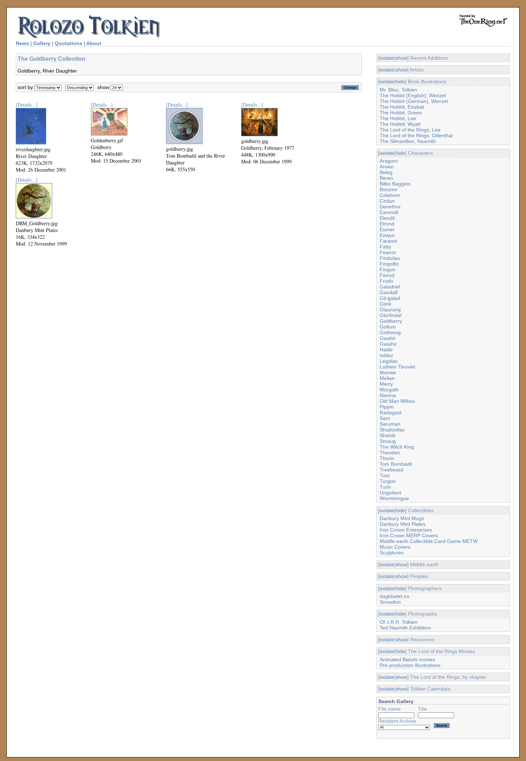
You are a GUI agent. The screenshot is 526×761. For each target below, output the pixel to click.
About (93, 43)
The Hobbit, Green (401, 112)
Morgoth (389, 389)
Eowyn (387, 235)
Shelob (387, 435)
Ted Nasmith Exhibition (405, 628)
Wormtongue (394, 498)
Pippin (387, 407)
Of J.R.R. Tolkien (399, 622)
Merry (386, 384)
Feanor (388, 252)
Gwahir (388, 338)
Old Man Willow (397, 401)
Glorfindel (390, 315)
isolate (386, 58)
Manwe (388, 372)
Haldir (386, 349)
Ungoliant (390, 492)
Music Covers (395, 547)
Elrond (387, 224)
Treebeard (391, 470)
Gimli (385, 304)
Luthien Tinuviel (397, 367)
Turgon (388, 481)
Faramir (389, 241)
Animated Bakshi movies (407, 659)
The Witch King (397, 447)
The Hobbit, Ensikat (402, 107)
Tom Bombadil (396, 464)
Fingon (387, 269)
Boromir (389, 189)
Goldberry (391, 321)
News (22, 43)
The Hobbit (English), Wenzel (413, 95)
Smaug (388, 441)
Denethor (390, 206)
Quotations (68, 43)
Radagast (390, 412)
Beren (386, 178)
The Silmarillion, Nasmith (408, 141)
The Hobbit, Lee (398, 118)
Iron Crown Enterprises (406, 530)
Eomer (387, 229)
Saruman (390, 424)
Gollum (388, 327)
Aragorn (389, 161)
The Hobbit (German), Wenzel (414, 101)
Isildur (386, 355)
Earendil (389, 212)
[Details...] (27, 104)
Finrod (387, 275)
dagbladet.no (394, 596)
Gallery (41, 43)
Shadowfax (392, 430)
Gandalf (389, 292)
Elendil (387, 218)
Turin (385, 487)
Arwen (387, 166)
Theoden (390, 452)
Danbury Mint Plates (402, 524)
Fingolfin (389, 264)
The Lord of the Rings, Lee (410, 130)
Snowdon (390, 602)
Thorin (387, 458)
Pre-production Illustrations (410, 665)
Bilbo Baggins (395, 184)
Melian (387, 378)
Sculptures (392, 552)
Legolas (389, 361)
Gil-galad (390, 298)
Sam (385, 418)
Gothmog (390, 332)
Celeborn (390, 195)
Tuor (385, 475)
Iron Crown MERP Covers (409, 535)
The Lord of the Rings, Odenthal (416, 135)
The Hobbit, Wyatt (400, 124)
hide (400, 81)
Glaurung (390, 309)
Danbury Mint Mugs (402, 518)
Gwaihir (388, 344)
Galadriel (390, 287)
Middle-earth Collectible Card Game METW (429, 541)
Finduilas (390, 258)
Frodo (386, 281)
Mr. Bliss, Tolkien (398, 90)
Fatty (385, 246)
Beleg (386, 172)
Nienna (388, 395)
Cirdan (387, 201)
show (401, 58)
